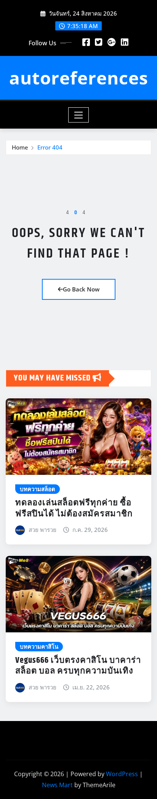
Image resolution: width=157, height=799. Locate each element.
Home (20, 147)
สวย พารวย (42, 529)
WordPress (122, 774)
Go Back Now (81, 289)
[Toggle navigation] (78, 115)
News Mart (57, 785)
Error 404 (49, 147)
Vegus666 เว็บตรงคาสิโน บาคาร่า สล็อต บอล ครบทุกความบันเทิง (78, 666)
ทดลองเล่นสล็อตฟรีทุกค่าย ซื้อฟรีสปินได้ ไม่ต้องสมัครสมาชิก (74, 508)
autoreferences (78, 77)
